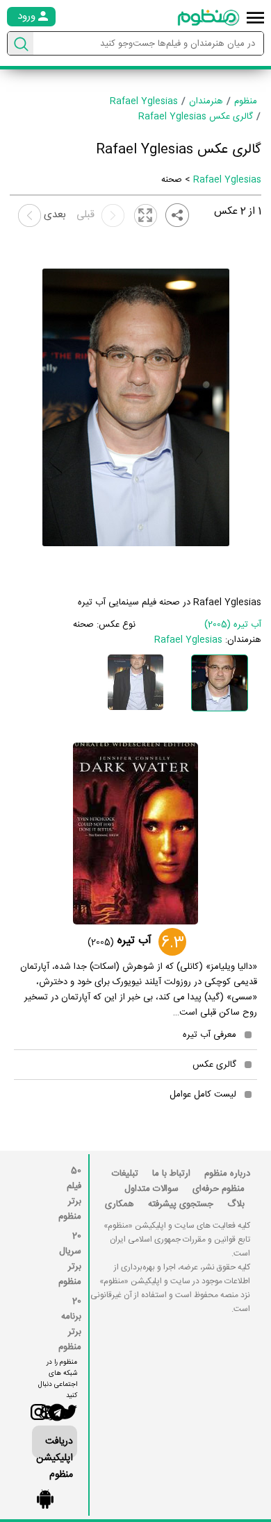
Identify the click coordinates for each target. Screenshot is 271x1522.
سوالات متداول (151, 1189)
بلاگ (236, 1204)
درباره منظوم (227, 1173)
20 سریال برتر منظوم (69, 1259)
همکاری (119, 1204)
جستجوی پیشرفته (180, 1204)
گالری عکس (214, 1064)
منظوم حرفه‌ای (218, 1189)
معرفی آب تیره (209, 1034)
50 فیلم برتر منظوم (69, 1193)
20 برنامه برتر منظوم (69, 1324)
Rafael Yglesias (227, 179)
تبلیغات (125, 1173)
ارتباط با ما (171, 1173)
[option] (219, 682)
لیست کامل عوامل (203, 1094)
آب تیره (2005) (232, 624)
